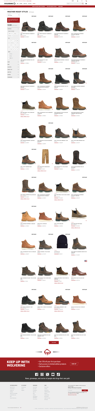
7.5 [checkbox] (15, 45)
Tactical (30, 3)
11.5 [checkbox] (11, 49)
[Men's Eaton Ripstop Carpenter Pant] (45, 156)
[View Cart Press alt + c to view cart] (86, 4)
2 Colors (22, 32)
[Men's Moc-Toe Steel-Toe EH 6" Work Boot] (79, 297)
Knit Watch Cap (57, 251)
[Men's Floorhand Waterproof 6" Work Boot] (62, 50)
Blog (33, 393)
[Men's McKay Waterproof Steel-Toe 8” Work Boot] (79, 325)
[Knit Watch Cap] (62, 241)
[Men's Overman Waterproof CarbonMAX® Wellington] (79, 76)
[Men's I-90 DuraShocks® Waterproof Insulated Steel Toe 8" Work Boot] (45, 76)
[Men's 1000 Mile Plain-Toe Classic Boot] (79, 268)
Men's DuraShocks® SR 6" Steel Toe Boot (61, 166)
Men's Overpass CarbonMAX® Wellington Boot (28, 194)
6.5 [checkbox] (11, 45)
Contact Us (12, 390)
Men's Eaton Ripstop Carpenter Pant (43, 166)
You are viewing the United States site (13, 407)
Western (45, 393)
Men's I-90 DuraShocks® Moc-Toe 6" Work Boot (28, 251)
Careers (34, 394)
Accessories (46, 390)
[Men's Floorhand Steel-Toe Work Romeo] (45, 268)
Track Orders (12, 388)
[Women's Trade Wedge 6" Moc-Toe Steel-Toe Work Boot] (62, 268)
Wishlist (35, 30)
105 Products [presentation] (31, 12)
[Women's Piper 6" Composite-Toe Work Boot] (45, 297)
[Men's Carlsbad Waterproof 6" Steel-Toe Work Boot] (28, 325)
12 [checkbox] (13, 49)
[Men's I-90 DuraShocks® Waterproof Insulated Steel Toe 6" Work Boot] (45, 184)
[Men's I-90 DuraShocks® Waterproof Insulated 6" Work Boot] (79, 184)
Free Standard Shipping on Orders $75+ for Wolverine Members (17, 0)
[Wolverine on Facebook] (36, 374)
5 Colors (55, 250)
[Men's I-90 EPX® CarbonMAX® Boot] (28, 156)
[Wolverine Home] (10, 3)
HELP (73, 0)
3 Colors (22, 58)
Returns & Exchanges (13, 393)
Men (17, 3)
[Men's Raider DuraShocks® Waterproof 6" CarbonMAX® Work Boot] (79, 50)
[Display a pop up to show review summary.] (28, 37)
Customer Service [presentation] (13, 385)
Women (21, 3)
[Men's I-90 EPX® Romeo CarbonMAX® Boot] (79, 130)
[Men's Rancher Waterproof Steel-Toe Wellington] (79, 156)
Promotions (35, 390)
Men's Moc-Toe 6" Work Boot (42, 223)
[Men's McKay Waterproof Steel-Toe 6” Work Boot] (62, 325)
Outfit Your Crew (47, 398)
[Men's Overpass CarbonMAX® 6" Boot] (28, 297)
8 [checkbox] (17, 45)
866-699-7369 (12, 387)
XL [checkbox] (15, 40)
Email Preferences (13, 398)
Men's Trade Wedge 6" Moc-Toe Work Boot (27, 112)
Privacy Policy (47, 408)
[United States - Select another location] (20, 408)
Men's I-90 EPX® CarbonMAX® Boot (26, 166)
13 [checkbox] (15, 49)
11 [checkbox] (9, 49)
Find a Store (35, 399)
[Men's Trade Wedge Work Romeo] (79, 213)
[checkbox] (13, 54)
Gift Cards (46, 399)
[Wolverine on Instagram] (42, 374)
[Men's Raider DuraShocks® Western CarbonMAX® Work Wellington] (79, 102)
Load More (54, 342)
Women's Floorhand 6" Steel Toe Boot (43, 251)
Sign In (22, 388)
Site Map (36, 408)
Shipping (11, 391)
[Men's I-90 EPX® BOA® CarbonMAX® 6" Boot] (62, 130)
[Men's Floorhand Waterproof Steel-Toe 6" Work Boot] (28, 50)
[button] (13, 28)
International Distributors (35, 397)
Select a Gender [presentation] (11, 31)
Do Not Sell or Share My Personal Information (56, 408)
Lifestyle (25, 3)
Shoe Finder (35, 387)
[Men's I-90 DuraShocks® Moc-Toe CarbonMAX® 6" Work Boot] (45, 102)
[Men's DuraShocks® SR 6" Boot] (45, 50)
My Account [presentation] (23, 385)
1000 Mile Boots (47, 391)
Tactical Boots (46, 394)
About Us (34, 391)
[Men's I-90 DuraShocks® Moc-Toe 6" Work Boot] (28, 241)
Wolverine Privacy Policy (72, 394)
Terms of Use (66, 408)
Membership (23, 387)
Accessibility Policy (41, 408)
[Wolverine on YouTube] (52, 374)
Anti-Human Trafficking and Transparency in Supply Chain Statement (78, 408)
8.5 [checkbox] (9, 47)
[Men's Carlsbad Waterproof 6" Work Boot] (28, 130)
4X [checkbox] (9, 42)
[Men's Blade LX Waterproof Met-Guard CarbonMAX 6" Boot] (45, 325)
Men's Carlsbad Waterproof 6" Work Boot (28, 140)
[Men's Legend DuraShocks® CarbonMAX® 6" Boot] (28, 23)
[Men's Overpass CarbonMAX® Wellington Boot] (28, 184)
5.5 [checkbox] (17, 42)
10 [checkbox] (15, 47)
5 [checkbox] (15, 42)
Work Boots (46, 387)
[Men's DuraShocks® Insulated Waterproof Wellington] (45, 130)
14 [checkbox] (17, 49)
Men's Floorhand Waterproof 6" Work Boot (28, 223)
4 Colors (22, 305)
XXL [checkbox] (17, 40)
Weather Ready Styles (17, 12)
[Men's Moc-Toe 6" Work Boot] (45, 213)
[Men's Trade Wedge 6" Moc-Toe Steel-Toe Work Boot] (62, 184)
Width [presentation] (9, 51)
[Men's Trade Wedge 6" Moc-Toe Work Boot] (28, 102)
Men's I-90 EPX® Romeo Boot (58, 223)
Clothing (45, 388)
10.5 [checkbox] (17, 47)
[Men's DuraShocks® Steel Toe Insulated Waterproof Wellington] (62, 102)
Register (22, 390)
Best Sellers (46, 396)
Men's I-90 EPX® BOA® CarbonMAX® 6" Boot (61, 140)
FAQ (10, 396)
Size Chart (35, 388)
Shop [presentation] (45, 385)
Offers (34, 3)
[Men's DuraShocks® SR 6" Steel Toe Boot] (62, 156)
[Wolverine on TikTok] (58, 374)
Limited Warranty (13, 394)
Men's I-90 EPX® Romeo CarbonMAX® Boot (78, 140)
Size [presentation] (9, 38)
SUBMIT (85, 390)
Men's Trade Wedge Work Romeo (76, 223)
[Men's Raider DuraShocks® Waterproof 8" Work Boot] (28, 76)
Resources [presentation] (35, 385)
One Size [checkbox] (12, 42)
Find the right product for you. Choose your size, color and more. (13, 20)
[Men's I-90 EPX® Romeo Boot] (62, 213)
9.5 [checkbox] (13, 47)
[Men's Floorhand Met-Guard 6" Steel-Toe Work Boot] (28, 268)
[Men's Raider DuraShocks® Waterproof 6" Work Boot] (62, 23)
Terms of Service (74, 393)
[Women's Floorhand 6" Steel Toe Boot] (45, 241)
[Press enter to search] (82, 4)
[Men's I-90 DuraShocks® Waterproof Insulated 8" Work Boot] (79, 23)
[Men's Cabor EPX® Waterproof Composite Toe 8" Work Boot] (79, 241)
